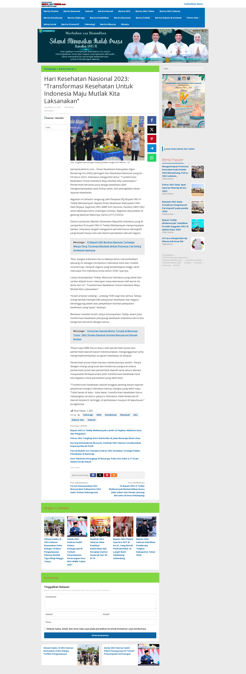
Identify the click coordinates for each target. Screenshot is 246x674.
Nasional (125, 414)
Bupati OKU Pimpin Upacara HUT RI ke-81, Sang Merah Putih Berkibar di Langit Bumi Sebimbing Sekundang (123, 549)
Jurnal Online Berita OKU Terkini (179, 148)
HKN (99, 414)
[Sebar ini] (151, 120)
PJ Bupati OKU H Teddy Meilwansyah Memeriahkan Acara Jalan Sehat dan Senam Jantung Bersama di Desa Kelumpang (126, 489)
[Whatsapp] (151, 158)
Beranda (198, 262)
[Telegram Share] (151, 148)
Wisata (177, 265)
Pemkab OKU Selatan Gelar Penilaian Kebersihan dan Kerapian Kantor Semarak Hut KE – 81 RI (99, 549)
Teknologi (166, 265)
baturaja (88, 414)
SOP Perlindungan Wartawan (174, 257)
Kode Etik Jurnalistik (193, 260)
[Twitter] (100, 475)
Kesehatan (110, 414)
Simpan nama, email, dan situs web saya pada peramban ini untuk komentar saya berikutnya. (96, 628)
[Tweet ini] (151, 129)
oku (135, 414)
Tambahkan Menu (193, 3)
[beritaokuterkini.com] (53, 4)
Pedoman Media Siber (171, 262)
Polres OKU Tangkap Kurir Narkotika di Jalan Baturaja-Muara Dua (105, 438)
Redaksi (187, 262)
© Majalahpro (168, 255)
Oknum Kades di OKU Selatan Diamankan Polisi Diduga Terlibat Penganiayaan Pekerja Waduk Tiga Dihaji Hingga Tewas (58, 654)
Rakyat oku (78, 419)
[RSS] (114, 475)
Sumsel (91, 419)
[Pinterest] (107, 475)
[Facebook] (93, 475)
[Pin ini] (151, 139)
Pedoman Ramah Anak (172, 260)
